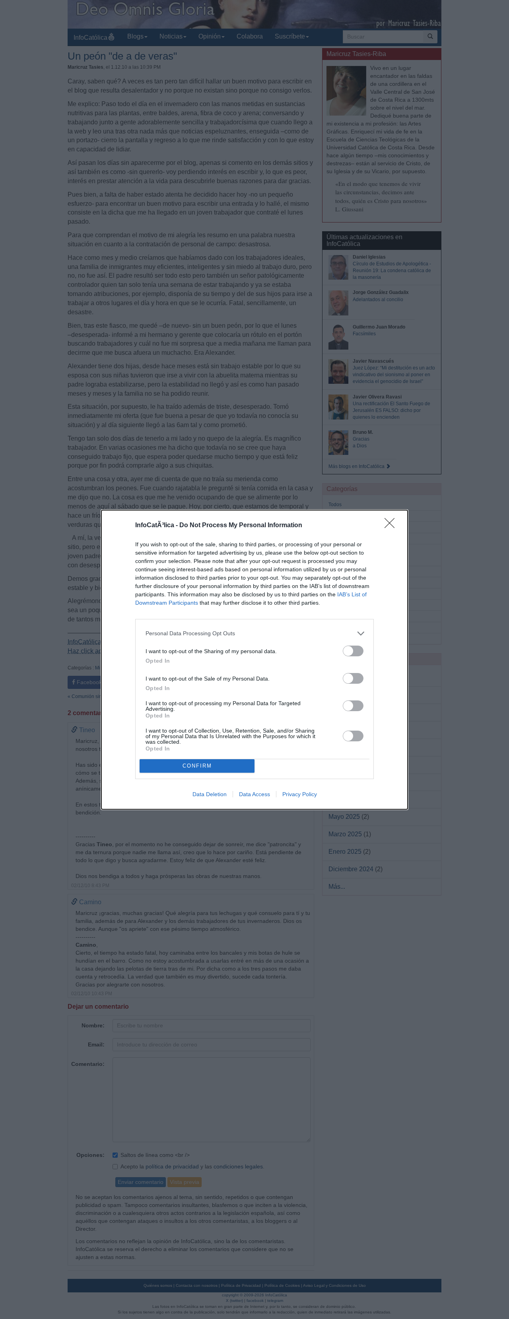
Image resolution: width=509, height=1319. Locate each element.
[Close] (392, 525)
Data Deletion (209, 794)
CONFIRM (197, 766)
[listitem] (254, 633)
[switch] (353, 651)
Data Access (254, 794)
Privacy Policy (299, 794)
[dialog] (254, 659)
